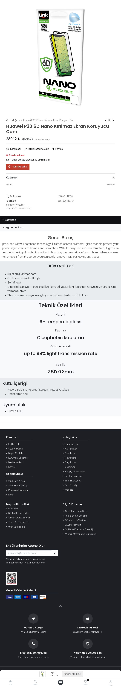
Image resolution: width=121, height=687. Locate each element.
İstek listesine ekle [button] (38, 148)
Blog (10, 494)
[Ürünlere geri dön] (109, 120)
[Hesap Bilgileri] (110, 682)
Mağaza (16, 120)
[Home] (10, 681)
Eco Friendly (71, 485)
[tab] (60, 227)
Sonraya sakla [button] (19, 166)
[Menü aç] (60, 682)
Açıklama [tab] (10, 219)
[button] (55, 553)
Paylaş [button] (59, 148)
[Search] (35, 681)
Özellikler (11, 177)
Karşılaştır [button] (15, 148)
